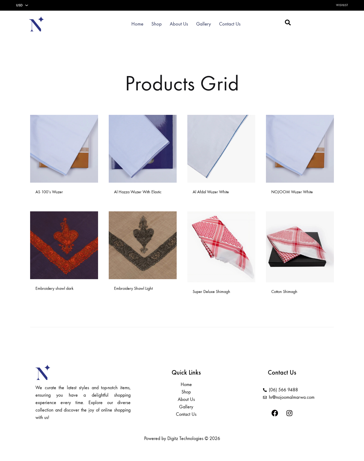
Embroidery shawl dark (54, 288)
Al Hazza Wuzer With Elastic (137, 191)
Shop (156, 24)
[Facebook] (274, 413)
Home (137, 24)
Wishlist (342, 5)
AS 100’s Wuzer (49, 191)
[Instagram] (289, 413)
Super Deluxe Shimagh (211, 291)
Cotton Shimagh (284, 291)
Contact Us (230, 24)
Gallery (203, 24)
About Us (179, 24)
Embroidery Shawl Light (133, 288)
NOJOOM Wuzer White (292, 191)
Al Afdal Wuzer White (211, 191)
